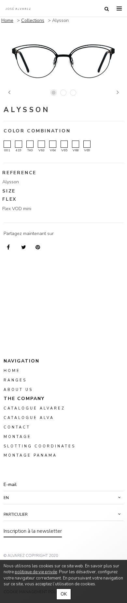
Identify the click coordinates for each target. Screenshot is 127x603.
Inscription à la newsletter (33, 531)
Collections (32, 20)
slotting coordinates (40, 446)
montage (17, 436)
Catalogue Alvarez (34, 408)
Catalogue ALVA (29, 417)
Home (7, 20)
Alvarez (18, 8)
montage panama (30, 455)
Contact (17, 427)
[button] (63, 497)
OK (64, 594)
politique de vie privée (36, 572)
